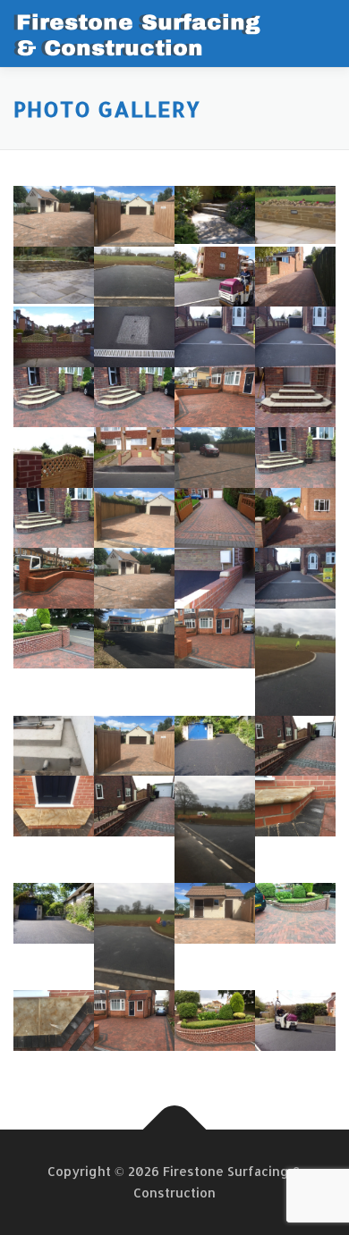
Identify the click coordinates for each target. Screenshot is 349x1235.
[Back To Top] (175, 1130)
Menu (319, 33)
